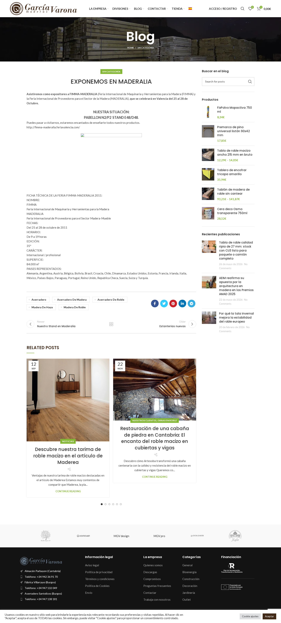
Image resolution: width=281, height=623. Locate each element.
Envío (88, 592)
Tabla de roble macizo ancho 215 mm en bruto (234, 153)
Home (130, 47)
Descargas (150, 572)
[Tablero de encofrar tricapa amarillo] (208, 175)
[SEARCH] (250, 81)
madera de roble (75, 307)
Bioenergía (189, 572)
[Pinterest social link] (173, 303)
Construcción (190, 579)
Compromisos (152, 579)
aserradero (39, 299)
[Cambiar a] (190, 8)
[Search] (242, 8)
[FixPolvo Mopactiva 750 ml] (208, 112)
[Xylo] (235, 535)
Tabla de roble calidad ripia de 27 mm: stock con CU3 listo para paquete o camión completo (236, 250)
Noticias (68, 441)
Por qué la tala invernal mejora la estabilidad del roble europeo (236, 318)
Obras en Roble (167, 420)
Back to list (111, 324)
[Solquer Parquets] (197, 535)
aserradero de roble (110, 299)
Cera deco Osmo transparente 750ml (232, 211)
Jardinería (188, 592)
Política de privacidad (98, 572)
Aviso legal (92, 565)
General (187, 565)
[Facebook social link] (155, 303)
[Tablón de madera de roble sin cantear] (208, 194)
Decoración (189, 585)
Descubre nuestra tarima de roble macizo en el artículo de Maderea (68, 455)
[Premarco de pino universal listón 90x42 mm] (208, 134)
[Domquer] (83, 535)
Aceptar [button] (269, 616)
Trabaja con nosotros (157, 599)
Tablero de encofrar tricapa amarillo (232, 172)
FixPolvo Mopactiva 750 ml (234, 110)
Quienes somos (153, 565)
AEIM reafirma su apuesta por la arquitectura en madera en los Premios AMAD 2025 (236, 286)
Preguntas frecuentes (157, 585)
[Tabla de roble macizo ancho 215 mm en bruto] (208, 155)
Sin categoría (146, 47)
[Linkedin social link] (182, 303)
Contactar (149, 592)
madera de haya (42, 307)
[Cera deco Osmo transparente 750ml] (208, 214)
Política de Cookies (97, 585)
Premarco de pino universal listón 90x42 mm (233, 131)
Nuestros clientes (144, 420)
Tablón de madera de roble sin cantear (233, 192)
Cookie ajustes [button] (250, 616)
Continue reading (68, 491)
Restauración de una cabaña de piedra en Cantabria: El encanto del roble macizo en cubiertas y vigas (154, 438)
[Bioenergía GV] (45, 535)
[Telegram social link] (191, 303)
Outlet (186, 599)
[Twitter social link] (164, 303)
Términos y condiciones (100, 579)
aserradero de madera (72, 299)
